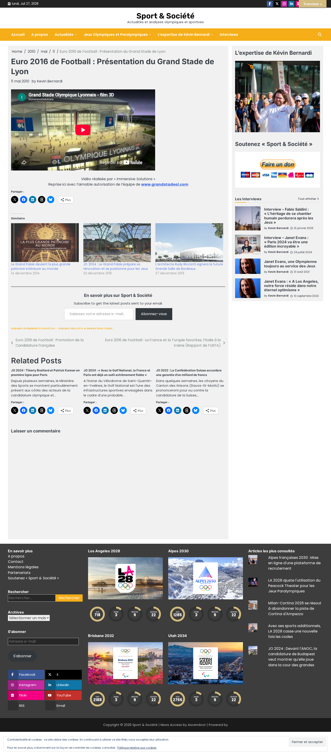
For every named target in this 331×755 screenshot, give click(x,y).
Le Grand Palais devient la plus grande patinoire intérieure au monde (40, 266)
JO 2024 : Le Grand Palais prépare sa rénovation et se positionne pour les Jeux (115, 266)
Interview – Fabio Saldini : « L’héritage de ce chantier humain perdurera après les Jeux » (288, 216)
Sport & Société (165, 15)
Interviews (229, 34)
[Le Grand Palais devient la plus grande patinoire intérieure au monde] (45, 242)
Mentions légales (23, 567)
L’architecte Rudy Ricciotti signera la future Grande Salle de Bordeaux (189, 266)
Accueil (18, 34)
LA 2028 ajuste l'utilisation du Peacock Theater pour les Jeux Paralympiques (294, 586)
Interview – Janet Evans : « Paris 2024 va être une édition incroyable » (286, 241)
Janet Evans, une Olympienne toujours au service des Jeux (290, 263)
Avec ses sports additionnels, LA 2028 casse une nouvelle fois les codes (294, 631)
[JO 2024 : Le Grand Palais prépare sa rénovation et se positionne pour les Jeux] (117, 242)
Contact (15, 561)
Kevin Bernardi (49, 81)
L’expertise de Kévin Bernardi (184, 34)
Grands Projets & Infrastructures (85, 328)
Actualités (64, 34)
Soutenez (33, 578)
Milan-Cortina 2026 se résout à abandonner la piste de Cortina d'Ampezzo (294, 608)
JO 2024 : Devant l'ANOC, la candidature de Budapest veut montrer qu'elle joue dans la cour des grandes (292, 657)
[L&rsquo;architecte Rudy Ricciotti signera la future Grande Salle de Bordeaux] (189, 242)
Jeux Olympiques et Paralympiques (116, 34)
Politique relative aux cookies (136, 748)
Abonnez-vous (154, 313)
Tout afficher (307, 199)
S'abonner (22, 656)
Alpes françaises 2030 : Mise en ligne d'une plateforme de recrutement (294, 563)
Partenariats (19, 572)
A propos (39, 34)
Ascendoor (197, 725)
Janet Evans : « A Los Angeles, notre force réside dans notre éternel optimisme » (291, 285)
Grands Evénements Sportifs (33, 328)
